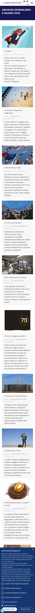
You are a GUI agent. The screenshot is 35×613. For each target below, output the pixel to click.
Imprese (6, 54)
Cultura (6, 116)
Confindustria (8, 171)
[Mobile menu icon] (32, 3)
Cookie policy (26, 580)
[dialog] (17, 580)
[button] (17, 605)
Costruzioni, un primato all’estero (15, 396)
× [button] (33, 549)
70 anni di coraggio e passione (14, 336)
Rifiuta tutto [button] (25, 609)
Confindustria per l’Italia (12, 168)
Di (11, 54)
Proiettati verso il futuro (12, 451)
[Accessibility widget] (2, 611)
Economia (7, 226)
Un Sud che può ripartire (12, 223)
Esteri (6, 399)
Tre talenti (7, 51)
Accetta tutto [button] (9, 609)
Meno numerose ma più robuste (15, 277)
